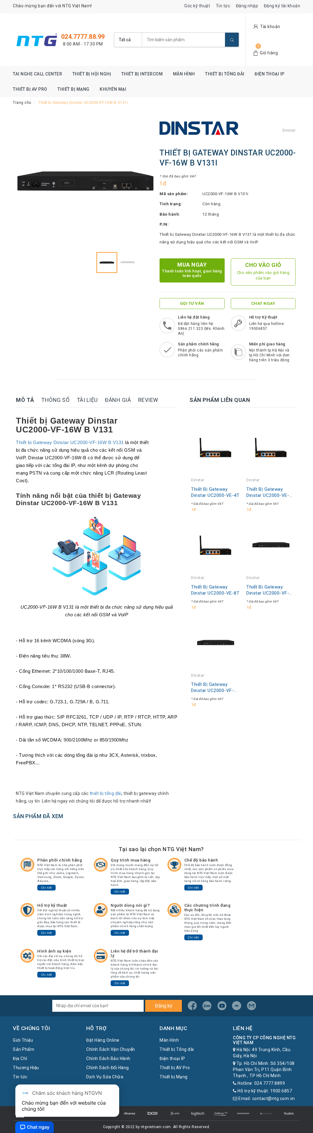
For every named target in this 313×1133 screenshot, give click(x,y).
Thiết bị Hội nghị (91, 73)
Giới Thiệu (23, 1040)
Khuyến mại (113, 89)
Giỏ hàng (269, 52)
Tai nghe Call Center (37, 73)
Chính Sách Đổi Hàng (107, 1067)
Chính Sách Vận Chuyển (110, 1049)
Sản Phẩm (23, 1049)
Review (148, 400)
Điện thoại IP (270, 73)
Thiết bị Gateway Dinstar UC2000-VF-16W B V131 (70, 442)
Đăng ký (163, 1006)
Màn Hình (184, 73)
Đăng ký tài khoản (282, 5)
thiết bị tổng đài (106, 793)
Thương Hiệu (26, 1067)
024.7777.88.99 (83, 36)
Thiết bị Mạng (73, 89)
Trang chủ (22, 102)
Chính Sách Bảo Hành (108, 1058)
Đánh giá (118, 400)
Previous (28, 181)
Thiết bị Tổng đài (225, 73)
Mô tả (25, 400)
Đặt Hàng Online (103, 1040)
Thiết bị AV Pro (30, 89)
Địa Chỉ (20, 1058)
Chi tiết (46, 887)
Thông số (55, 400)
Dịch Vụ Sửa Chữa (104, 1076)
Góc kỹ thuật (197, 5)
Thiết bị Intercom (142, 73)
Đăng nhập (247, 5)
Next (143, 181)
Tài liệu (87, 400)
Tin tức (223, 5)
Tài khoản (270, 26)
